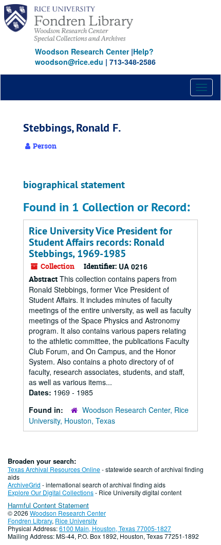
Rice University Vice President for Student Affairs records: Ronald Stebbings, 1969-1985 (100, 242)
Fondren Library (30, 520)
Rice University (76, 520)
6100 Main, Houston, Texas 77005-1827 (115, 528)
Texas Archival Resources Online (54, 469)
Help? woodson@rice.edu (94, 56)
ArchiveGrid (24, 484)
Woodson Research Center (82, 51)
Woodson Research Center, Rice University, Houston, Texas (109, 415)
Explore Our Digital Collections (51, 492)
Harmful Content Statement (48, 505)
